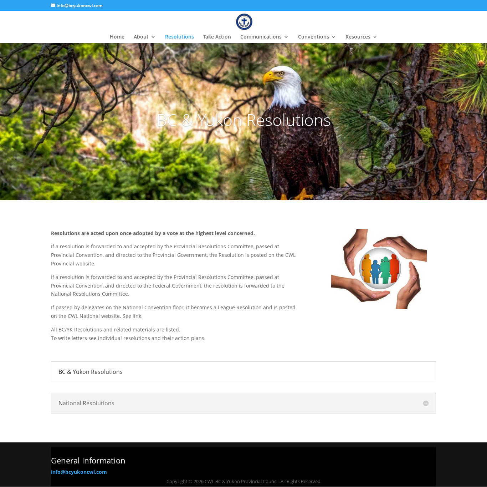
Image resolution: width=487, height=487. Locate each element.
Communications (261, 37)
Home (117, 37)
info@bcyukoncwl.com (79, 471)
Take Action (217, 37)
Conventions (313, 37)
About (141, 37)
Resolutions (179, 37)
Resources (357, 37)
